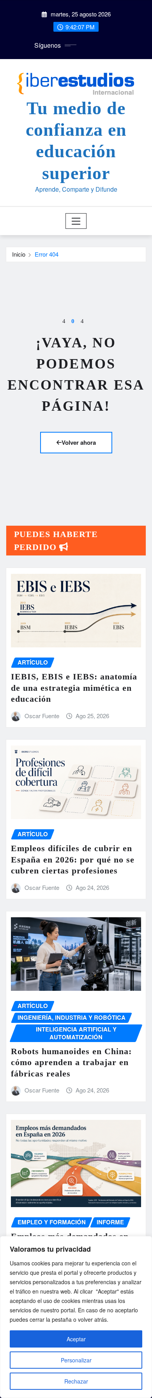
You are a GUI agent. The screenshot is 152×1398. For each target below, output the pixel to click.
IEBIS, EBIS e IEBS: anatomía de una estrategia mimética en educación (74, 688)
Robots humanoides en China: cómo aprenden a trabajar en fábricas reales (71, 1062)
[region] (76, 1317)
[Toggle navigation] (76, 221)
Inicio (18, 254)
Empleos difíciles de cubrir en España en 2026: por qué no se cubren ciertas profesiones (72, 859)
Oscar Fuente (42, 716)
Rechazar (76, 1381)
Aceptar (76, 1339)
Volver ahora (79, 442)
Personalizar (76, 1360)
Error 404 (46, 254)
